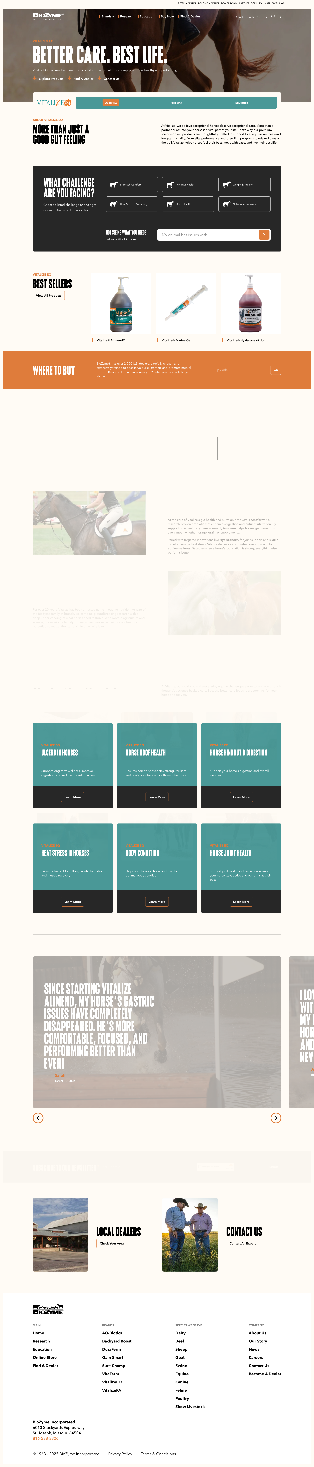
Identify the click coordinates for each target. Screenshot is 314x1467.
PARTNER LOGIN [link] (248, 3)
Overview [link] (111, 102)
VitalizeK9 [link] (112, 1390)
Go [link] (276, 370)
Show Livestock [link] (190, 1407)
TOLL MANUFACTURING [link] (271, 3)
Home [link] (38, 1333)
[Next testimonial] (276, 1118)
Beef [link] (179, 1341)
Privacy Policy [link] (120, 1454)
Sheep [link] (181, 1349)
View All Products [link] (48, 295)
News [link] (254, 1349)
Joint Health (183, 204)
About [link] (239, 17)
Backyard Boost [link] (116, 1341)
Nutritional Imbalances (246, 204)
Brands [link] (106, 16)
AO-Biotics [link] (112, 1333)
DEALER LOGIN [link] (229, 3)
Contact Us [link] (253, 17)
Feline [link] (181, 1390)
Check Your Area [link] (112, 1243)
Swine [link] (181, 1366)
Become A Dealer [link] (265, 1374)
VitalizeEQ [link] (112, 1382)
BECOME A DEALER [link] (208, 3)
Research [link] (126, 16)
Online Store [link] (45, 1357)
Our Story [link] (258, 1341)
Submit (273, 1167)
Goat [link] (180, 1357)
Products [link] (176, 102)
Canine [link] (182, 1382)
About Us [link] (257, 1333)
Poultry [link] (182, 1398)
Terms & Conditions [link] (158, 1454)
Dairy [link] (180, 1333)
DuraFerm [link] (111, 1349)
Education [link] (147, 16)
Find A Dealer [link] (190, 16)
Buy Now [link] (167, 16)
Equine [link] (182, 1374)
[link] (48, 16)
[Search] (280, 17)
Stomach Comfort (130, 184)
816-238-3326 (46, 1438)
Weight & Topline (243, 184)
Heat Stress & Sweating (133, 204)
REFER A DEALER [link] (187, 3)
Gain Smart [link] (112, 1357)
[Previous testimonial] (38, 1118)
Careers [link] (256, 1357)
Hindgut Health (185, 184)
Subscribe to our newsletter (66, 1167)
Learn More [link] (72, 797)
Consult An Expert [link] (242, 1243)
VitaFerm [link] (110, 1374)
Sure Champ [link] (113, 1366)
